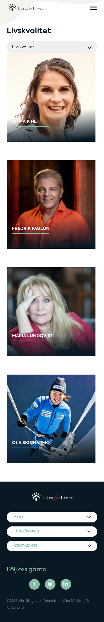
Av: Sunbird (15, 608)
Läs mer (28, 127)
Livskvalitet (23, 47)
